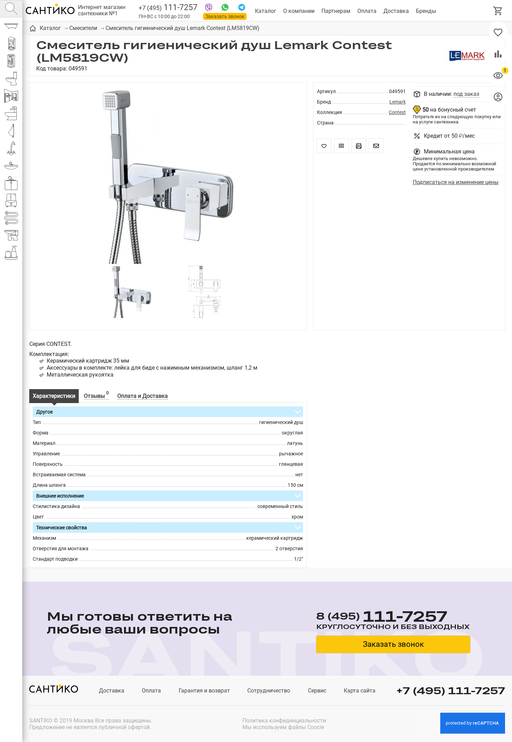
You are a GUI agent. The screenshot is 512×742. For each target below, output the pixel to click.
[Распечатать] (359, 146)
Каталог (265, 11)
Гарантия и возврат (204, 690)
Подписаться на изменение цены (455, 182)
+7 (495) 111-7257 (450, 690)
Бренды (426, 11)
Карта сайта (359, 690)
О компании (299, 11)
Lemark (397, 102)
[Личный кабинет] (498, 96)
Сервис (317, 690)
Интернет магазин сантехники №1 (101, 10)
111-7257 (168, 7)
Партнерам (335, 11)
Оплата (367, 11)
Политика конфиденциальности (284, 720)
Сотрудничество (268, 690)
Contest (397, 112)
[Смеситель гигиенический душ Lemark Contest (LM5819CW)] (168, 177)
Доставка (396, 11)
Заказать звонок (225, 16)
